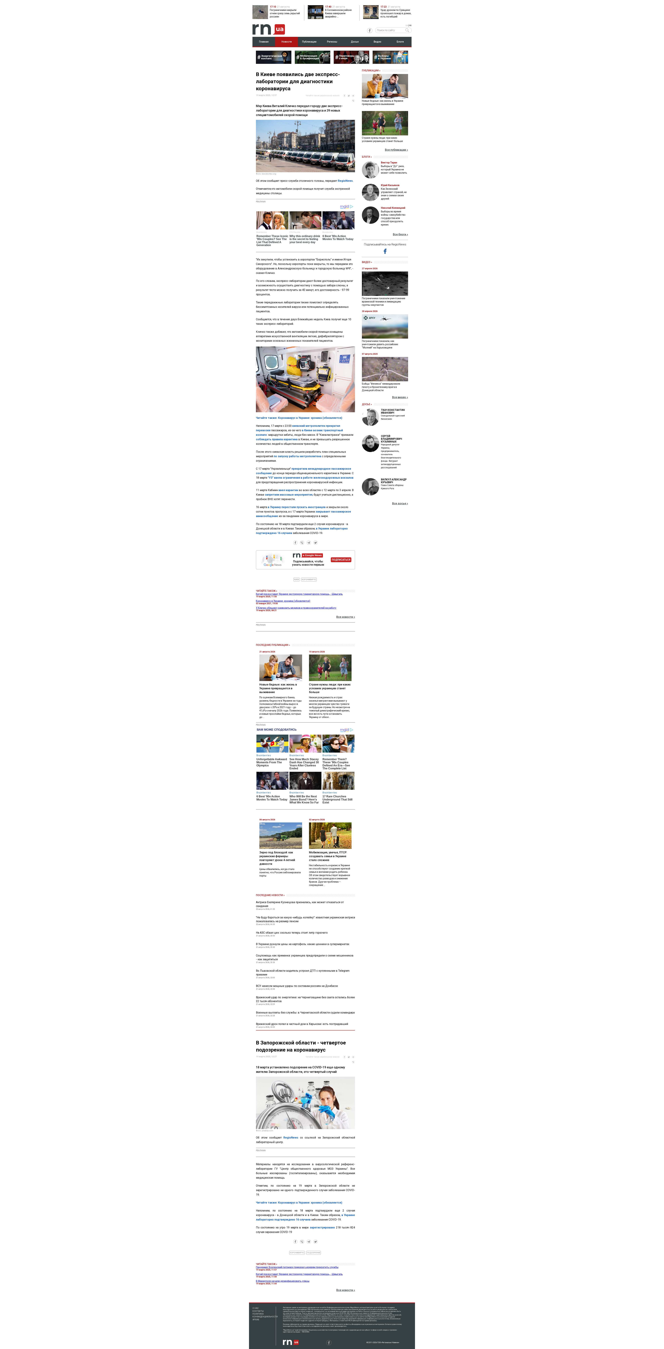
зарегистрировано (322, 1227)
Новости (287, 41)
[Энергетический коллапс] (273, 62)
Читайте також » (266, 591)
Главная (264, 41)
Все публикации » (396, 149)
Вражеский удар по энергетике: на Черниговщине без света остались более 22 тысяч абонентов (305, 999)
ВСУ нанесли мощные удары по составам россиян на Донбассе (297, 986)
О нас (255, 1308)
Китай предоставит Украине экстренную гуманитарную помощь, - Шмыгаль (299, 594)
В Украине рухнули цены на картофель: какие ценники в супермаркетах (302, 944)
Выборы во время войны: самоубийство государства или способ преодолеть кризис (393, 218)
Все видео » (400, 397)
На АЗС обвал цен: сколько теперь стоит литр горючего (292, 932)
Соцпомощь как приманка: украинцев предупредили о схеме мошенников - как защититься (304, 957)
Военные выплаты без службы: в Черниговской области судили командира (305, 1012)
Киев (296, 579)
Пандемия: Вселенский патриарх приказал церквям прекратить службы (297, 1267)
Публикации (309, 41)
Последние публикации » (273, 645)
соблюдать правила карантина (277, 439)
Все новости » (345, 617)
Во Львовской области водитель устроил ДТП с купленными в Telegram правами (302, 972)
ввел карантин (288, 490)
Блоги (400, 41)
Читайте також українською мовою (323, 95)
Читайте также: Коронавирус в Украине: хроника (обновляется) (299, 418)
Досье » (367, 404)
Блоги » (367, 156)
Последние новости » (270, 895)
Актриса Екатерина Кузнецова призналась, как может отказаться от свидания (300, 904)
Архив (255, 1319)
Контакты (258, 1311)
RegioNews (345, 180)
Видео (377, 41)
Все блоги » (400, 234)
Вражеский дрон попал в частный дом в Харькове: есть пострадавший (302, 1024)
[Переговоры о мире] (351, 62)
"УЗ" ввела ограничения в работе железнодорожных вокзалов (310, 477)
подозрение (313, 1253)
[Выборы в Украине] (390, 62)
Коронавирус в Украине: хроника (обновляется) (283, 601)
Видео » (367, 262)
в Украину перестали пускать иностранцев (297, 507)
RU (410, 25)
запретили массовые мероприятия (288, 494)
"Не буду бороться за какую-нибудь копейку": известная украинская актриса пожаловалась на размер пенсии (305, 919)
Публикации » (371, 70)
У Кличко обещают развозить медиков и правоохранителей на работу (296, 607)
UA (406, 25)
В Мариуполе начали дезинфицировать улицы (282, 1281)
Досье (355, 41)
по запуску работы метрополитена (297, 456)
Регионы (332, 41)
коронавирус (309, 579)
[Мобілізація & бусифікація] (312, 62)
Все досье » (400, 503)
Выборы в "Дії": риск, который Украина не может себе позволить (394, 169)
